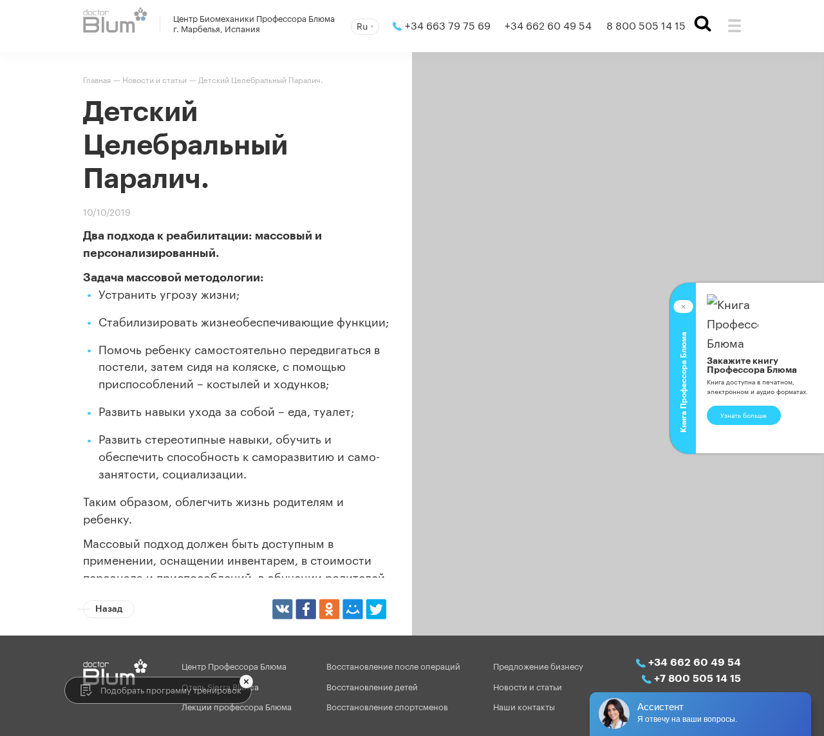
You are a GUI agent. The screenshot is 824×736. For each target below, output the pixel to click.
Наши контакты (524, 707)
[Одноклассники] (329, 609)
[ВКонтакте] (282, 609)
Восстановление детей (372, 687)
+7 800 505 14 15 (697, 678)
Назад (108, 607)
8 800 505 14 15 (646, 25)
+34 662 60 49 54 (548, 25)
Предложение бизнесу (538, 666)
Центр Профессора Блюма (234, 666)
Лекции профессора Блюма (237, 707)
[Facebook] (305, 609)
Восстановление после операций (393, 666)
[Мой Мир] (352, 609)
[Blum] (115, 20)
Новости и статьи (527, 687)
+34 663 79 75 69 (448, 25)
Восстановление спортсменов (387, 707)
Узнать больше (744, 415)
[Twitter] (376, 609)
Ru (362, 25)
